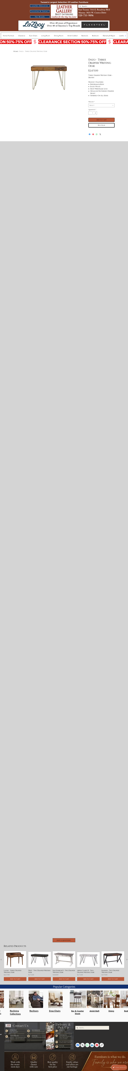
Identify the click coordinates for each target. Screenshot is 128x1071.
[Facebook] (78, 1045)
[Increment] (95, 113)
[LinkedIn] (92, 1045)
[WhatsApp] (87, 1045)
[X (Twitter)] (82, 1045)
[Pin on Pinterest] (93, 134)
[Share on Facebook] (89, 134)
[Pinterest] (97, 1045)
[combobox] (101, 105)
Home (15, 51)
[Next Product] (127, 959)
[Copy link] (102, 1045)
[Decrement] (90, 113)
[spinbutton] (92, 113)
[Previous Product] (1, 959)
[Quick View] (15, 959)
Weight (91, 102)
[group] (64, 966)
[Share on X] (100, 134)
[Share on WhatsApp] (97, 134)
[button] (45, 36)
